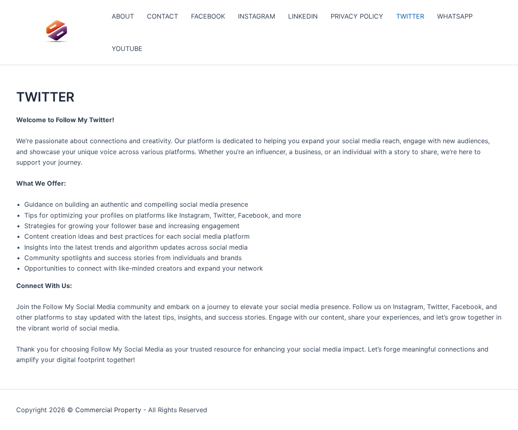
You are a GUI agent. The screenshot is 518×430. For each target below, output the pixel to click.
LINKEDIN (303, 16)
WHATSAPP (455, 16)
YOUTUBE (127, 48)
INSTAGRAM (256, 16)
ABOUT (123, 16)
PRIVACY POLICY (357, 16)
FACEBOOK (208, 16)
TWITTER (410, 16)
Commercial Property (108, 410)
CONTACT (162, 16)
